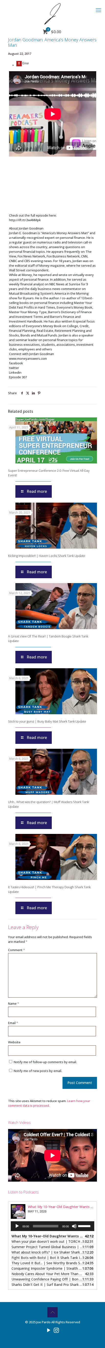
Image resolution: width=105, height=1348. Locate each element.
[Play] (17, 1226)
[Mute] (74, 1226)
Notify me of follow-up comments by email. (45, 1062)
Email (13, 1023)
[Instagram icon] (56, 1330)
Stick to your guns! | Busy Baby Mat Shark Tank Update (47, 721)
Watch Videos (19, 1122)
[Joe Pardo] (52, 13)
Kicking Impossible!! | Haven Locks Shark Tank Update (46, 555)
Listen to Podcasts (23, 1191)
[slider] (85, 1225)
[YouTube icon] (49, 1330)
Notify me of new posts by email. (38, 1071)
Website (14, 1042)
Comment (16, 950)
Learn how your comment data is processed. (49, 1103)
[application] (52, 1226)
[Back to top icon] (52, 1312)
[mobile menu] (98, 10)
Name (13, 1003)
